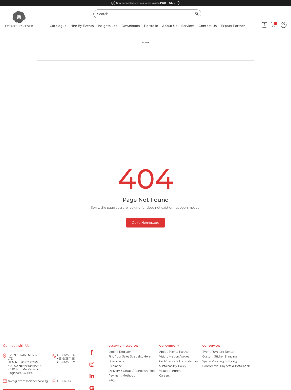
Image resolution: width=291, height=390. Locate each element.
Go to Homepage (145, 223)
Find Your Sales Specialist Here (129, 356)
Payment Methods (121, 375)
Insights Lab (108, 26)
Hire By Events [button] (82, 26)
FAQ (111, 380)
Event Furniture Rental (218, 352)
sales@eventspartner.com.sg (28, 381)
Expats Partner (233, 26)
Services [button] (188, 26)
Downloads (131, 26)
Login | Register (119, 352)
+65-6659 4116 (66, 381)
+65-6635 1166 (66, 355)
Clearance (115, 366)
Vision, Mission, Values (174, 356)
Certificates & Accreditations (178, 361)
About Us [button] (169, 26)
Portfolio (151, 26)
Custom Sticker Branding (219, 356)
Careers (164, 375)
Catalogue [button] (58, 26)
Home (145, 42)
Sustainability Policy (172, 366)
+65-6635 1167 (66, 362)
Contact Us (208, 26)
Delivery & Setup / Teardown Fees (131, 371)
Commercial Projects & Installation (226, 366)
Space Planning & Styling (219, 361)
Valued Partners (170, 371)
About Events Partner (174, 352)
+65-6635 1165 (66, 358)
